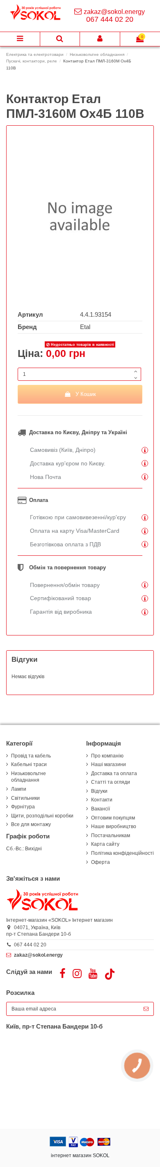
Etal (85, 327)
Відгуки (99, 791)
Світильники (25, 798)
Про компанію (107, 756)
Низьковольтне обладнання (28, 777)
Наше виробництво (113, 826)
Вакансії (100, 809)
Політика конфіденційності (122, 853)
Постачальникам (110, 835)
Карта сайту (105, 844)
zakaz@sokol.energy (114, 11)
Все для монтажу (31, 824)
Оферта (100, 862)
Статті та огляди (110, 782)
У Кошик (85, 394)
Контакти (101, 800)
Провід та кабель (31, 756)
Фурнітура (23, 807)
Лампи (18, 789)
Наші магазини (108, 764)
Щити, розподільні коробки (42, 816)
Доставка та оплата (114, 773)
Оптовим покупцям (113, 818)
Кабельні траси (29, 764)
